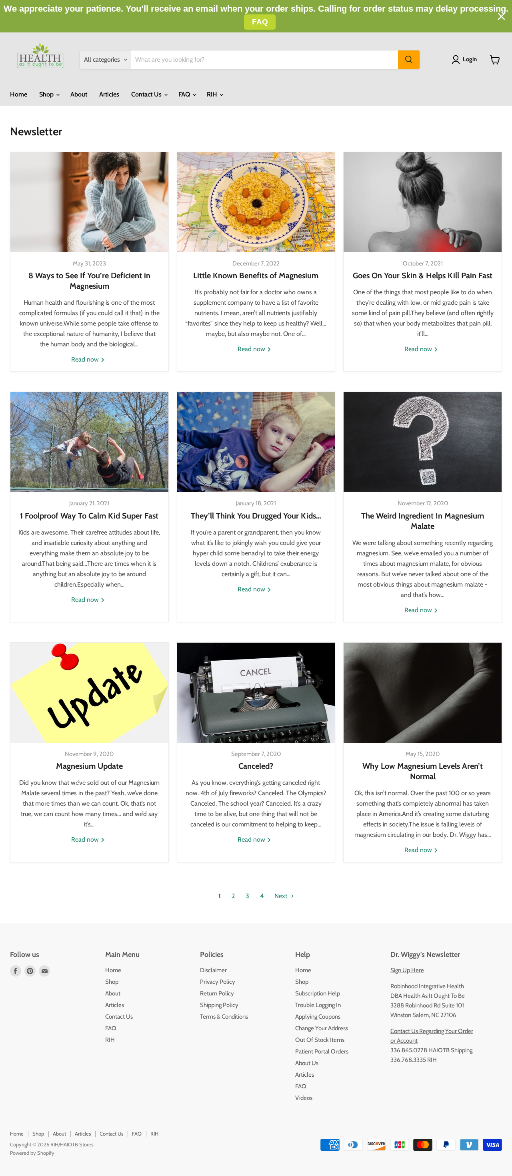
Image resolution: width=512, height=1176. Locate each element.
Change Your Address (321, 1028)
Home (18, 94)
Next (281, 896)
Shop (47, 94)
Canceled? (255, 766)
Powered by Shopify (32, 1153)
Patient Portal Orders (321, 1051)
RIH (213, 94)
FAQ (185, 94)
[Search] (409, 59)
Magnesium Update (89, 766)
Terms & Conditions (224, 1016)
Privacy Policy (217, 981)
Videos (303, 1098)
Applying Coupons (317, 1016)
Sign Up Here (407, 970)
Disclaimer (213, 970)
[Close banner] (501, 16)
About (78, 94)
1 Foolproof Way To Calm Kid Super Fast (89, 516)
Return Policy (217, 993)
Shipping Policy (219, 1005)
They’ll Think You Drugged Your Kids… (256, 516)
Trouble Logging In (318, 1005)
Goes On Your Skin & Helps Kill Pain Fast (422, 275)
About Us (306, 1063)
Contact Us (147, 94)
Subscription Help (317, 993)
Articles (109, 94)
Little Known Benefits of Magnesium (255, 275)
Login (470, 59)
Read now (85, 359)
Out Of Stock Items (319, 1039)
